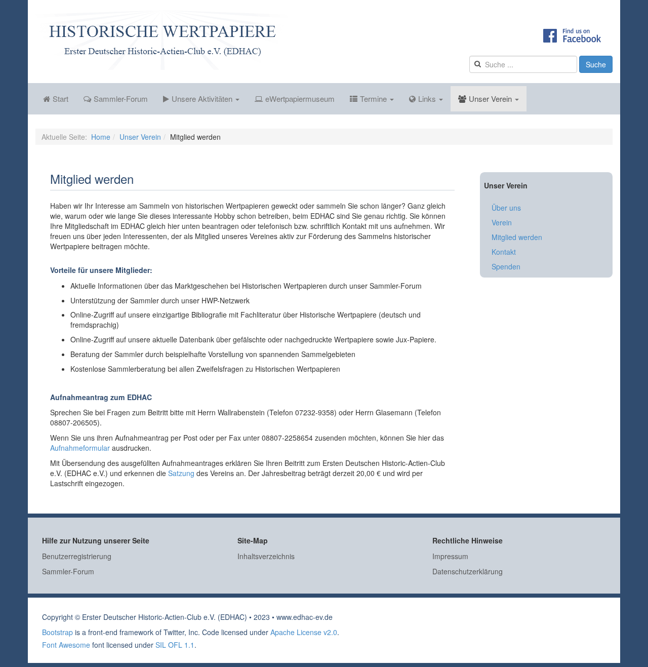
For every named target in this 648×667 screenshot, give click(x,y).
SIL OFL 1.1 (174, 645)
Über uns (506, 208)
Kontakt (504, 252)
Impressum (450, 556)
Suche (596, 64)
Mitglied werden (517, 237)
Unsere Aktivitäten (203, 98)
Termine (374, 98)
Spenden (506, 266)
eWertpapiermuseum (300, 98)
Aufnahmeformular (81, 448)
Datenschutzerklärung (467, 571)
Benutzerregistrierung (76, 556)
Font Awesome (66, 645)
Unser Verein (491, 98)
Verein (502, 222)
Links (428, 98)
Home (100, 137)
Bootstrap (57, 632)
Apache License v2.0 (303, 632)
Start (60, 98)
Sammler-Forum (121, 98)
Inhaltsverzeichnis (266, 556)
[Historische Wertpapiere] (162, 40)
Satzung (181, 473)
